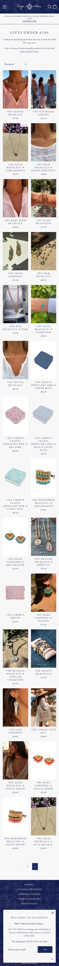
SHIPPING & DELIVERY (29, 894)
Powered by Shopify (30, 963)
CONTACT (29, 884)
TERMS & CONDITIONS (29, 899)
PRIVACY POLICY (29, 903)
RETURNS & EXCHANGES (29, 889)
